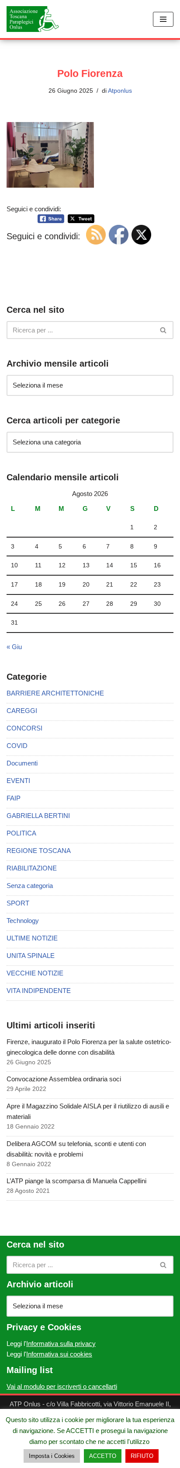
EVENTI (18, 780)
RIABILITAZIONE (32, 868)
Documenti (22, 763)
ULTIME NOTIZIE (32, 938)
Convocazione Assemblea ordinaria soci (64, 1079)
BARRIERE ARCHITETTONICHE (55, 693)
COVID (17, 745)
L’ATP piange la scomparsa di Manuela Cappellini (76, 1181)
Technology (23, 920)
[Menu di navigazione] (163, 19)
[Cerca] (163, 330)
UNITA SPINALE (31, 955)
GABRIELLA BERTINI (38, 815)
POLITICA (21, 833)
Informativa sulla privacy (61, 1343)
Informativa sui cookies (59, 1354)
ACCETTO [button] (102, 1456)
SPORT (18, 903)
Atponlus (120, 90)
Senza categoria (30, 885)
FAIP (14, 798)
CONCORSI (24, 728)
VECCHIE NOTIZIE (35, 973)
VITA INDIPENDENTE (39, 990)
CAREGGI (22, 710)
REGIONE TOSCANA (39, 850)
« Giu (14, 646)
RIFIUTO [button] (142, 1456)
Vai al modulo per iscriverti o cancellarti (62, 1386)
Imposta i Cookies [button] (52, 1456)
